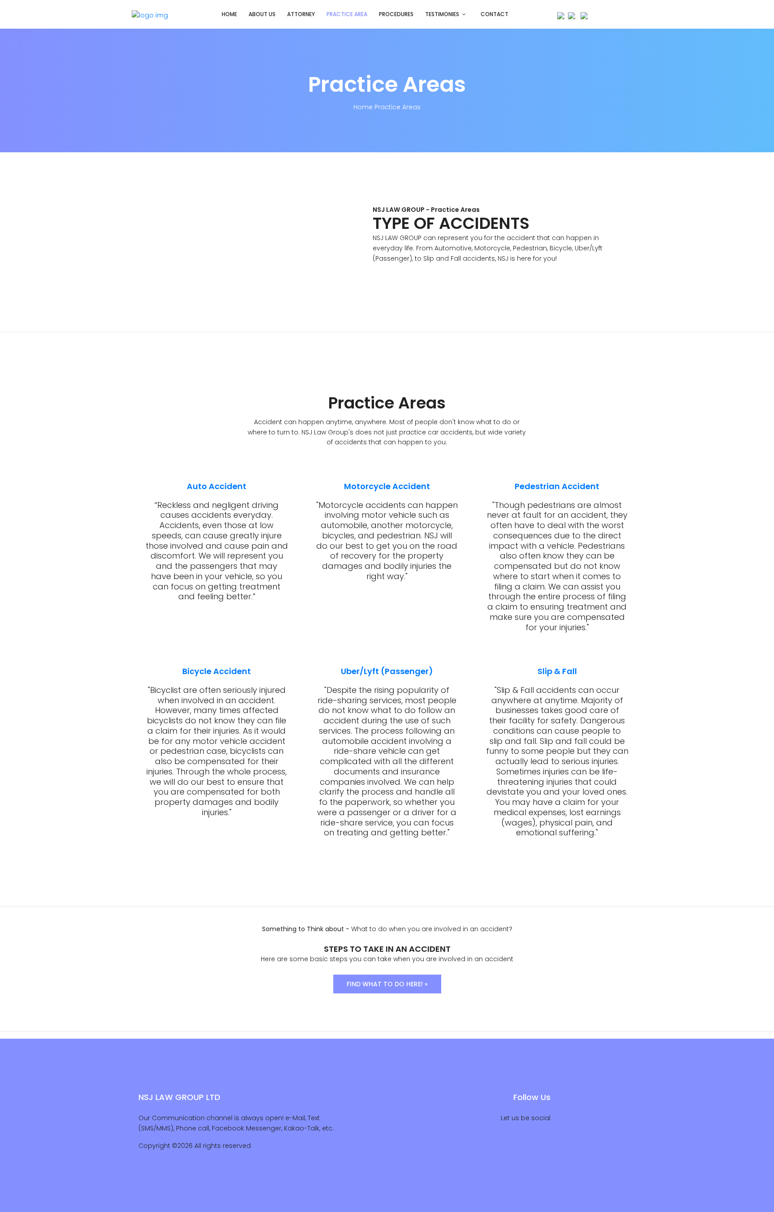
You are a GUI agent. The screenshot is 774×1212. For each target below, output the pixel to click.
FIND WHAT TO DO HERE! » (387, 984)
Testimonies (442, 14)
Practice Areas (397, 107)
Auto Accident (216, 486)
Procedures (396, 14)
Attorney (301, 14)
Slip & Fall (557, 671)
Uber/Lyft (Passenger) (387, 671)
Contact (494, 14)
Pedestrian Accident (557, 486)
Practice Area (347, 14)
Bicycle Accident (216, 671)
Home (229, 14)
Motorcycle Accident (387, 486)
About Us (262, 14)
